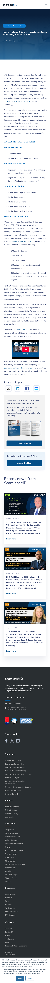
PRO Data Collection (13, 791)
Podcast (8, 905)
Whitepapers (10, 908)
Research (8, 898)
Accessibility (9, 817)
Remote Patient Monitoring (15, 771)
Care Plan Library (11, 814)
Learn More (11, 539)
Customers (9, 939)
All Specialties (10, 830)
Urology (8, 882)
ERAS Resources (11, 912)
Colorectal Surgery (12, 840)
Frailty (7, 847)
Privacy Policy (9, 952)
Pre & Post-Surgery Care (14, 764)
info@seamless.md (14, 703)
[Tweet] (8, 388)
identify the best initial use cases (17, 101)
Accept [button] (20, 978)
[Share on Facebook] (27, 388)
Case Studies (10, 894)
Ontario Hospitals (11, 794)
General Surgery (11, 854)
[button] (46, 4)
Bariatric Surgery (11, 833)
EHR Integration (11, 810)
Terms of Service (10, 954)
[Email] (36, 388)
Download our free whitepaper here (19, 368)
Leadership (9, 932)
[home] (9, 4)
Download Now (24, 443)
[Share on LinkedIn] (17, 388)
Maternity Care (11, 861)
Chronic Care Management (15, 767)
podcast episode (23, 329)
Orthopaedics (10, 868)
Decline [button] (29, 978)
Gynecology (9, 857)
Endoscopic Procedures (14, 844)
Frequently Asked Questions (16, 946)
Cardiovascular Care (12, 837)
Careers (8, 935)
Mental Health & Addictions (15, 864)
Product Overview (12, 807)
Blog (7, 942)
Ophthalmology (11, 875)
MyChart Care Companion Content (18, 774)
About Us (8, 929)
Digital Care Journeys (13, 760)
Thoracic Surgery (11, 878)
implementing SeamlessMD (20, 241)
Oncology (9, 871)
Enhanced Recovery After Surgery (18, 787)
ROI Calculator (10, 915)
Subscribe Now (24, 463)
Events (7, 901)
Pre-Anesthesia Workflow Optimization (15, 782)
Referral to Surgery (12, 778)
